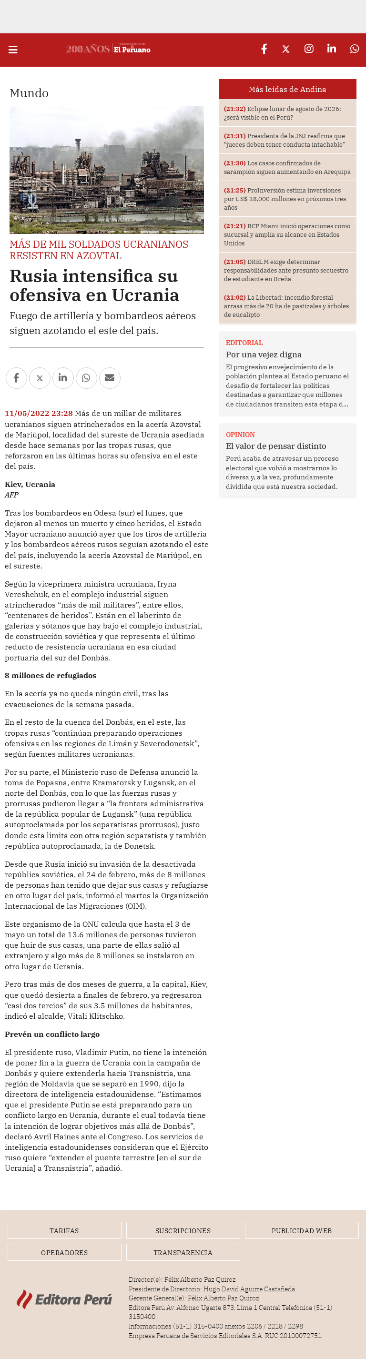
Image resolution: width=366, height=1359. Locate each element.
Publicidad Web (302, 1231)
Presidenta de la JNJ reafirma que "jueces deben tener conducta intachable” (285, 140)
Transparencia (183, 1252)
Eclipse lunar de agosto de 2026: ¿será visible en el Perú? (282, 113)
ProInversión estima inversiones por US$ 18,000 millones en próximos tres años (285, 198)
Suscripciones (183, 1231)
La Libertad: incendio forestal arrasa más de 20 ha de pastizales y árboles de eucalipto (286, 306)
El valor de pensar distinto (276, 446)
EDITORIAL (244, 342)
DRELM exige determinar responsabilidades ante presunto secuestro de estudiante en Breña (286, 270)
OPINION (240, 434)
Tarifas (64, 1231)
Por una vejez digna (264, 354)
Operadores (64, 1252)
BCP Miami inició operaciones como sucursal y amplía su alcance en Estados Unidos (287, 234)
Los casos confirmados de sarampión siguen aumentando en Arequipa (287, 167)
